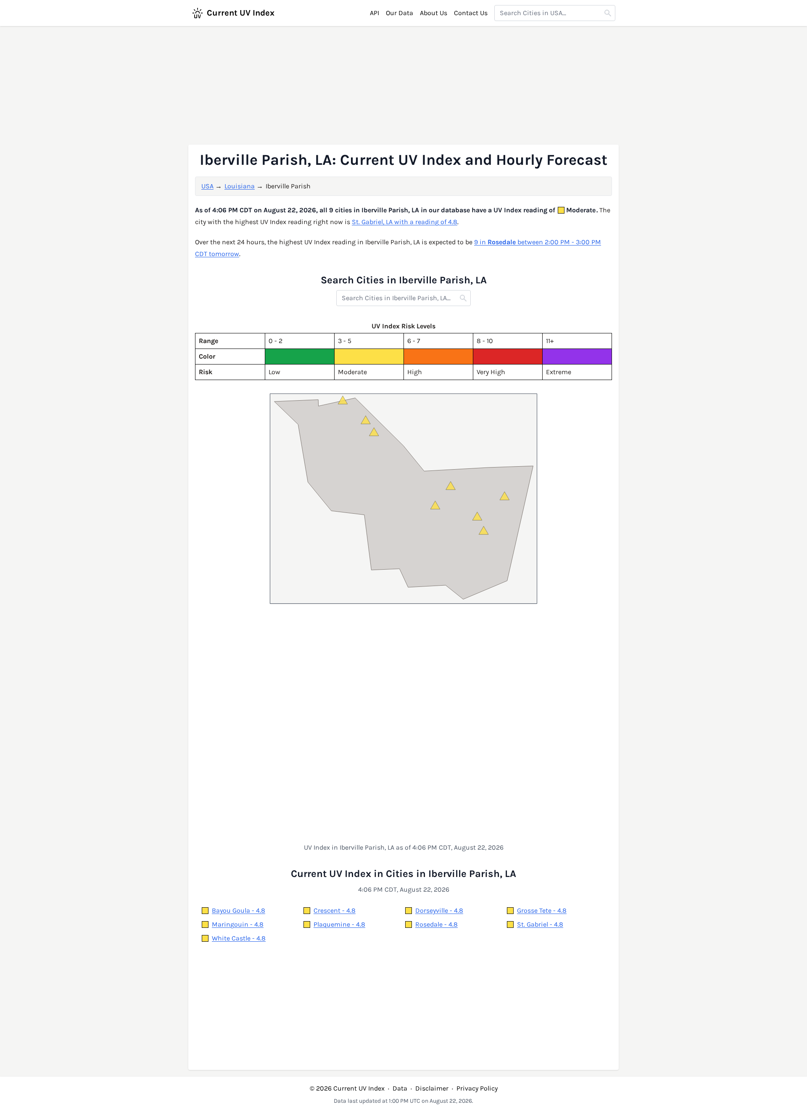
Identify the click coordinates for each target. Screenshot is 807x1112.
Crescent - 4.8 (335, 910)
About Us (433, 13)
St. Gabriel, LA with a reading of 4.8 (404, 222)
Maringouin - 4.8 (238, 924)
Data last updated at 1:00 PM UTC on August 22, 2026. (403, 1100)
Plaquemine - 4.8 (339, 924)
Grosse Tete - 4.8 (542, 910)
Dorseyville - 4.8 (439, 910)
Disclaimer (431, 1088)
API (374, 13)
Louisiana (239, 186)
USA (207, 186)
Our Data (399, 13)
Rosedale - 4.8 (436, 924)
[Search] (607, 13)
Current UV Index (240, 13)
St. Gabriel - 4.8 (540, 924)
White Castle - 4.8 (239, 938)
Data (400, 1088)
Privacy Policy (477, 1088)
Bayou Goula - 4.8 (238, 910)
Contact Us (471, 13)
